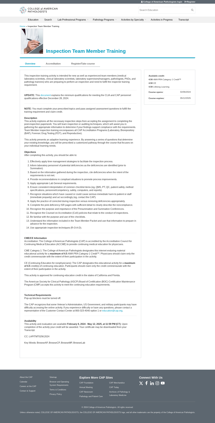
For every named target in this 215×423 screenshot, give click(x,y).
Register (191, 2)
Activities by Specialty (132, 19)
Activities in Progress (162, 19)
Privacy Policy (56, 394)
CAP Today (114, 387)
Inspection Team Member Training (43, 26)
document (46, 95)
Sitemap (53, 377)
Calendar (23, 382)
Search (48, 19)
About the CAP (26, 377)
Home (22, 26)
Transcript (183, 19)
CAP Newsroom (86, 392)
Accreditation (53, 63)
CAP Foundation (86, 383)
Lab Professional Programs (72, 19)
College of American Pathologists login (162, 2)
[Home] (39, 10)
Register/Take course (83, 63)
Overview (30, 63)
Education (33, 19)
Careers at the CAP (28, 386)
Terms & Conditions (58, 390)
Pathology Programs (103, 19)
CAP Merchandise (117, 383)
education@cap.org (112, 310)
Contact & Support (27, 391)
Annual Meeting (86, 387)
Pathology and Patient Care (91, 396)
